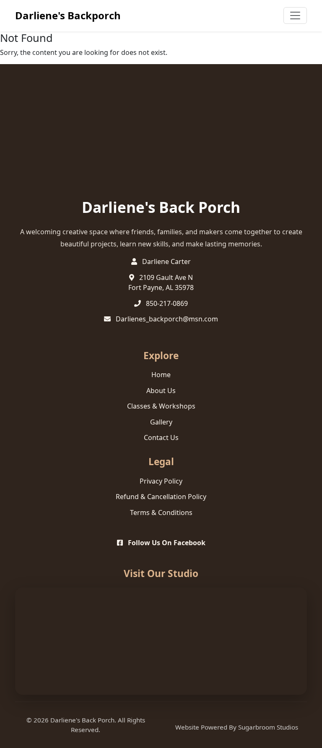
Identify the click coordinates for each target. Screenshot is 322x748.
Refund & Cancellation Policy (161, 496)
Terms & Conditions (161, 512)
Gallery (161, 422)
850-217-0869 (167, 303)
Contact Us (161, 437)
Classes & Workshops (161, 406)
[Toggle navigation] (295, 15)
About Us (161, 390)
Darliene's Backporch (68, 15)
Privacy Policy (161, 481)
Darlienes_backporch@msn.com (167, 319)
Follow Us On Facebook (165, 542)
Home (161, 374)
